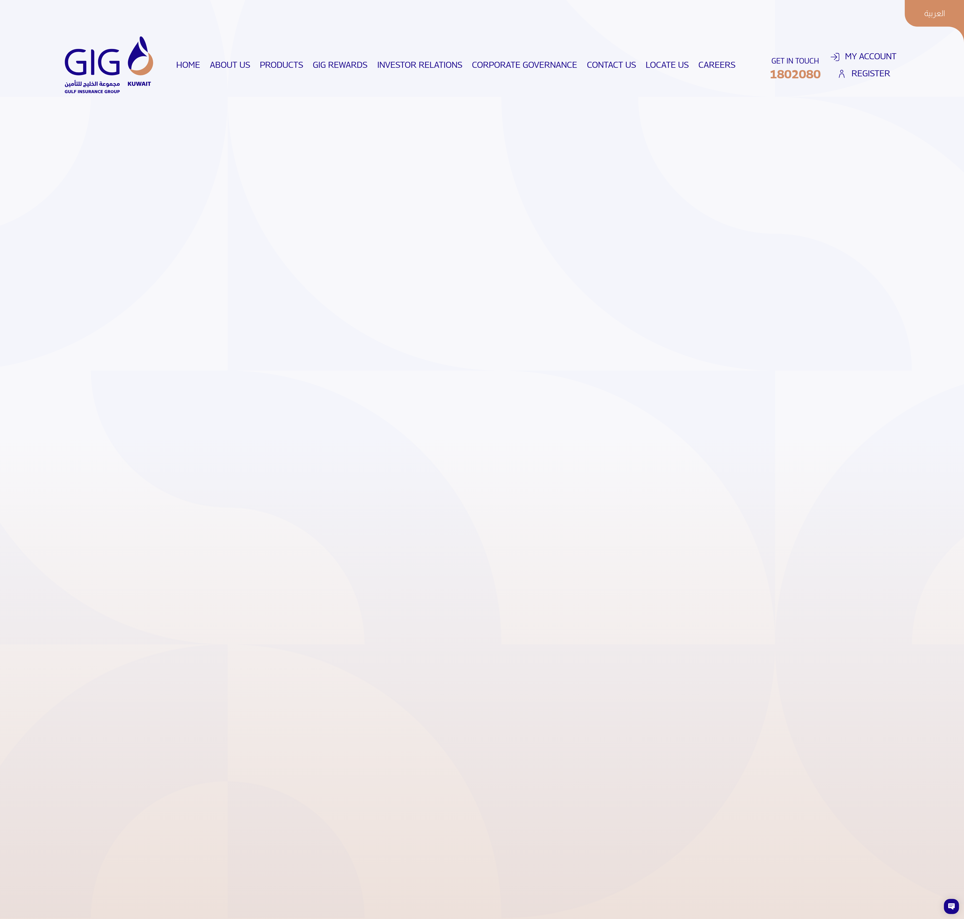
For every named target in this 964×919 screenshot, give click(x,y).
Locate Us (670, 64)
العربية (934, 13)
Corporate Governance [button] (524, 65)
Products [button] (281, 65)
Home (190, 64)
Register (869, 73)
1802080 (795, 74)
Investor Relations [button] (419, 65)
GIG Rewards (342, 64)
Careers (719, 64)
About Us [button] (230, 65)
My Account (869, 56)
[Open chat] (951, 906)
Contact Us (614, 64)
